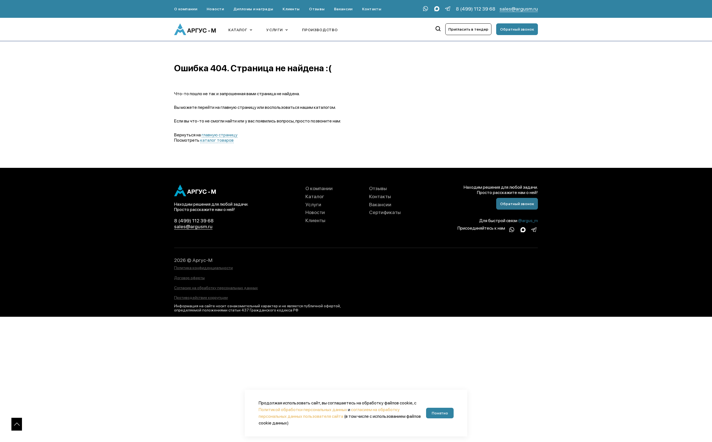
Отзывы (317, 9)
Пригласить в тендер (468, 29)
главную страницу (220, 134)
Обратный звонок (517, 29)
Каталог (314, 196)
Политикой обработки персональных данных (303, 409)
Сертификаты (385, 212)
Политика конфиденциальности (203, 268)
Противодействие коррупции (201, 297)
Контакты (371, 9)
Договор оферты (189, 278)
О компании (185, 9)
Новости (215, 9)
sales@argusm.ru (519, 9)
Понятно (440, 413)
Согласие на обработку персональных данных (216, 288)
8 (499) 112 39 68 (475, 9)
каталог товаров (217, 140)
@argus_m (528, 220)
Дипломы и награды (253, 9)
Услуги (313, 204)
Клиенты (291, 9)
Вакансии (343, 9)
